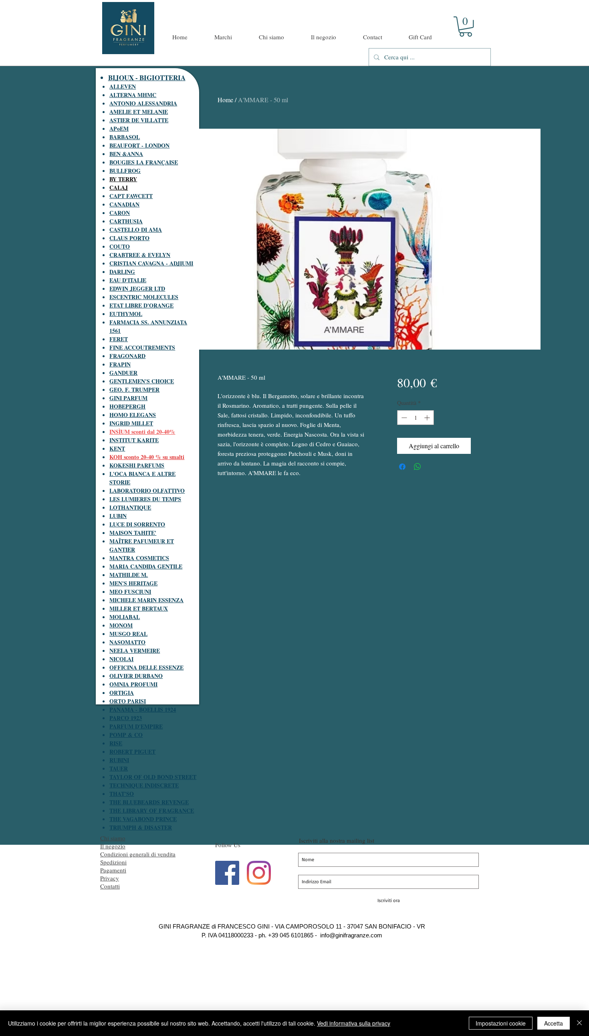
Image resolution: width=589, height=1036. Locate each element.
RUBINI (119, 760)
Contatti (110, 886)
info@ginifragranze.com (351, 935)
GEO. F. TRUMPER (134, 389)
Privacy (109, 878)
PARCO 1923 (125, 718)
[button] (466, 26)
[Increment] (428, 418)
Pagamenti (113, 870)
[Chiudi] (579, 1023)
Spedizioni (113, 862)
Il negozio (112, 846)
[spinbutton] (415, 418)
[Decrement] (403, 418)
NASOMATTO (127, 642)
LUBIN (118, 516)
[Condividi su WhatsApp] (417, 466)
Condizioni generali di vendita (137, 854)
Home (225, 99)
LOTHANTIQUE (130, 507)
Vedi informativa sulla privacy (353, 1023)
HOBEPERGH (127, 406)
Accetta (553, 1023)
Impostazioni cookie (501, 1023)
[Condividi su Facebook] (402, 466)
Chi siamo (112, 838)
